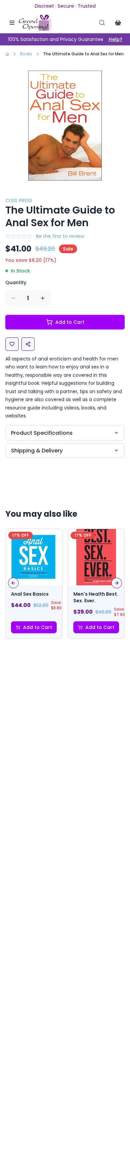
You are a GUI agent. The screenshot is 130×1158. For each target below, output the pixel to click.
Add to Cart (69, 322)
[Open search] (102, 22)
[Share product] (28, 344)
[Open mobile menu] (12, 22)
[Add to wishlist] (12, 344)
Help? (115, 39)
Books (26, 54)
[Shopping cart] (118, 22)
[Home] (35, 23)
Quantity (15, 282)
